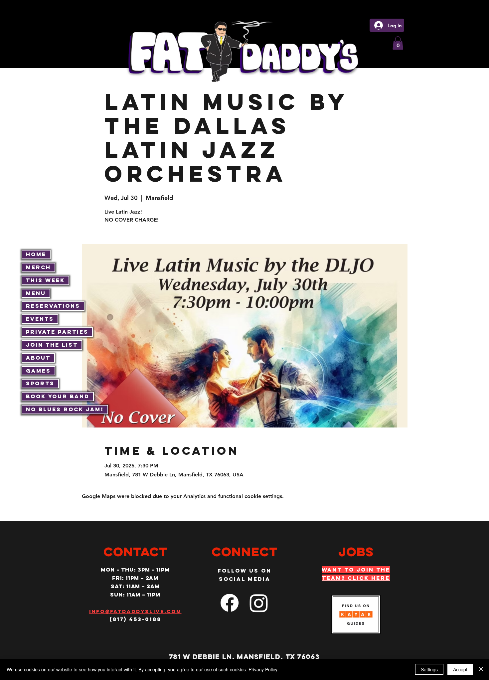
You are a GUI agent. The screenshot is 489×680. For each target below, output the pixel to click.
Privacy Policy (262, 669)
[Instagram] (259, 603)
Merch (38, 267)
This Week (45, 280)
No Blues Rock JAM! (65, 409)
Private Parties (57, 331)
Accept (460, 669)
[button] (398, 43)
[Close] (481, 669)
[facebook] (230, 603)
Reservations (53, 305)
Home (36, 254)
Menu (36, 293)
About (38, 357)
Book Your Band (57, 396)
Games (38, 370)
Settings (429, 669)
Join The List (52, 344)
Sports (40, 383)
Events (40, 318)
